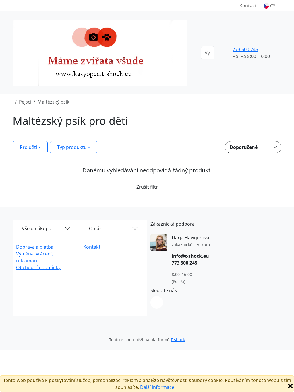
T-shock (178, 339)
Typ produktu (72, 147)
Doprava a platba (34, 247)
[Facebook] (157, 302)
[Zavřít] (290, 386)
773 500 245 (245, 49)
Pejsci (25, 102)
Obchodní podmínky (38, 267)
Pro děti (28, 147)
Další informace (157, 387)
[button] (269, 5)
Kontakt (248, 6)
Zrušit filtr (147, 187)
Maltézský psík (53, 102)
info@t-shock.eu (190, 256)
